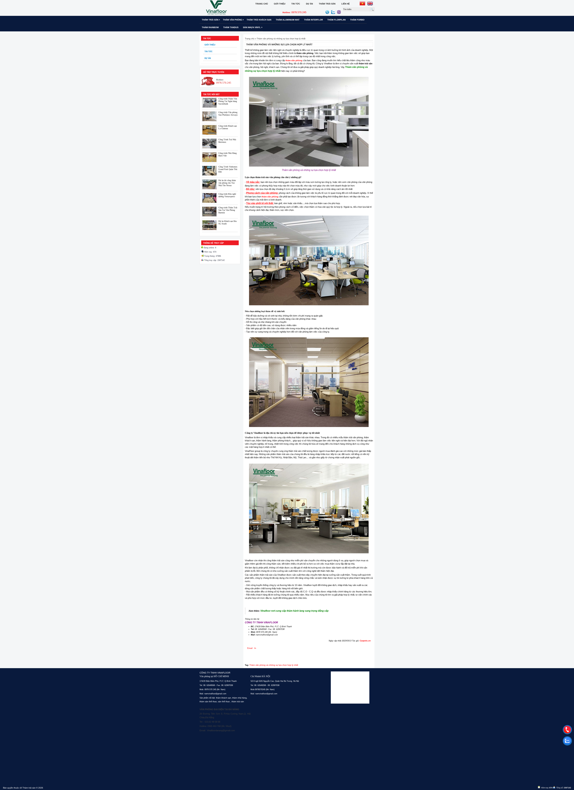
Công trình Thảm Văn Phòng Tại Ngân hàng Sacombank (227, 101)
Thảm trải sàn (327, 4)
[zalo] (567, 741)
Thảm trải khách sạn (259, 20)
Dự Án (309, 4)
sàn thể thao (224, 701)
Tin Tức (295, 4)
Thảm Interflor (313, 20)
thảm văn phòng (270, 196)
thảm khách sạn (223, 698)
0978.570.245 (294, 12)
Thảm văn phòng (232, 20)
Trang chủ (261, 4)
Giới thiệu (279, 4)
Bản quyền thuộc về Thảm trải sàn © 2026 (23, 788)
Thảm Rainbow (210, 27)
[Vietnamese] (362, 3)
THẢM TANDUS (230, 27)
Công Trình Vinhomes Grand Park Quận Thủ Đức (227, 169)
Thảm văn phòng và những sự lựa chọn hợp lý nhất (281, 38)
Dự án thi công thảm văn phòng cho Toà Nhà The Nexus (227, 183)
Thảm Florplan (336, 20)
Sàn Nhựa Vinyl (252, 27)
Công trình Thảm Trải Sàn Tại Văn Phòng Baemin (227, 210)
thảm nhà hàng (239, 698)
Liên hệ (345, 4)
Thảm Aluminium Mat (288, 20)
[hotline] (567, 729)
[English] (370, 3)
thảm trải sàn (238, 701)
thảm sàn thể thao (208, 701)
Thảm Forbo (357, 20)
